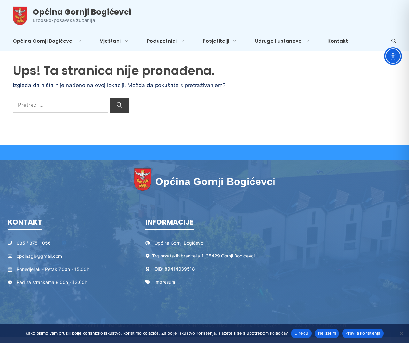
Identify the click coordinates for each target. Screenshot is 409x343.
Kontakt (338, 41)
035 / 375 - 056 (34, 243)
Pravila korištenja (363, 333)
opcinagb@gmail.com (39, 256)
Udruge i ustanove (278, 41)
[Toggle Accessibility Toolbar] (393, 56)
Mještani (110, 41)
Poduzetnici (162, 41)
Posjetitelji (216, 41)
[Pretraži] (119, 105)
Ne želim (327, 333)
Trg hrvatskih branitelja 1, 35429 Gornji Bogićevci (203, 255)
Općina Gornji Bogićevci (82, 12)
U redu (301, 333)
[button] (393, 41)
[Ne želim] (401, 333)
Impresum (164, 282)
